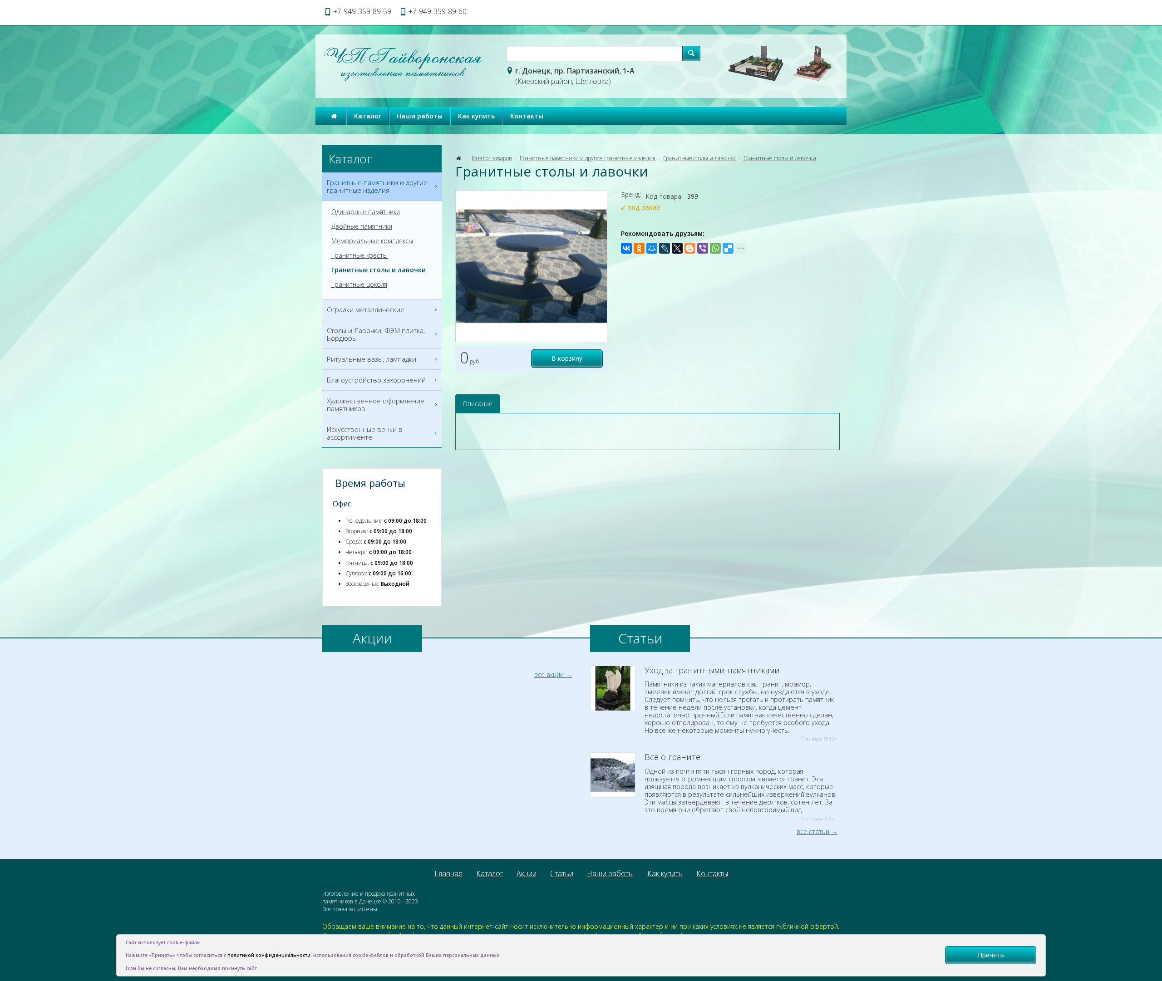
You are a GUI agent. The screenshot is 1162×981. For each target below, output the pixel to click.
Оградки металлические (365, 309)
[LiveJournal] (664, 248)
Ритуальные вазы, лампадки (371, 358)
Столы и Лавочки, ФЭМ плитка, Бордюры (376, 334)
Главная (448, 873)
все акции (549, 674)
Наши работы (420, 116)
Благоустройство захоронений (376, 379)
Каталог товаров (492, 158)
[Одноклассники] (639, 248)
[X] (677, 248)
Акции (527, 873)
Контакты (526, 116)
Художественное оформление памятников (375, 404)
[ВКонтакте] (626, 248)
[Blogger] (689, 248)
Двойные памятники (361, 226)
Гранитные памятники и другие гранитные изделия (587, 158)
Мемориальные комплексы (372, 241)
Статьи (561, 873)
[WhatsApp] (715, 248)
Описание (477, 403)
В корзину (566, 358)
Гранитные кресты (359, 255)
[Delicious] (728, 248)
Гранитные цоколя (359, 284)
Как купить (476, 116)
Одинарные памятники (365, 212)
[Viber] (702, 248)
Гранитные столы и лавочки (699, 158)
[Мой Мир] (651, 248)
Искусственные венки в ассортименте (365, 433)
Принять (991, 955)
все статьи (813, 831)
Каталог (367, 116)
